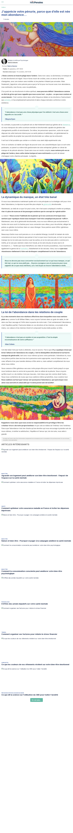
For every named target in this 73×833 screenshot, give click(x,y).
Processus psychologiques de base (12, 693)
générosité (47, 204)
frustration (24, 249)
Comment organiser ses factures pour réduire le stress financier (29, 634)
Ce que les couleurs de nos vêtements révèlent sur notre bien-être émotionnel (35, 664)
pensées (7, 100)
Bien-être (4, 473)
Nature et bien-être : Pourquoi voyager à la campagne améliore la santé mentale (36, 541)
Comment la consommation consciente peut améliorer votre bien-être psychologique (31, 572)
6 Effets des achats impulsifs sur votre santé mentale (24, 604)
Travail (3, 632)
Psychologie (5, 602)
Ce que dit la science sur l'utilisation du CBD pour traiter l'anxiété (29, 695)
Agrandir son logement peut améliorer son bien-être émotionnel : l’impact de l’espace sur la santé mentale (34, 476)
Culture (3, 7)
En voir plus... (36, 700)
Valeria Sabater (13, 62)
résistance (66, 125)
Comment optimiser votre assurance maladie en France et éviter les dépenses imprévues (35, 509)
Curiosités (4, 662)
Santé (3, 506)
